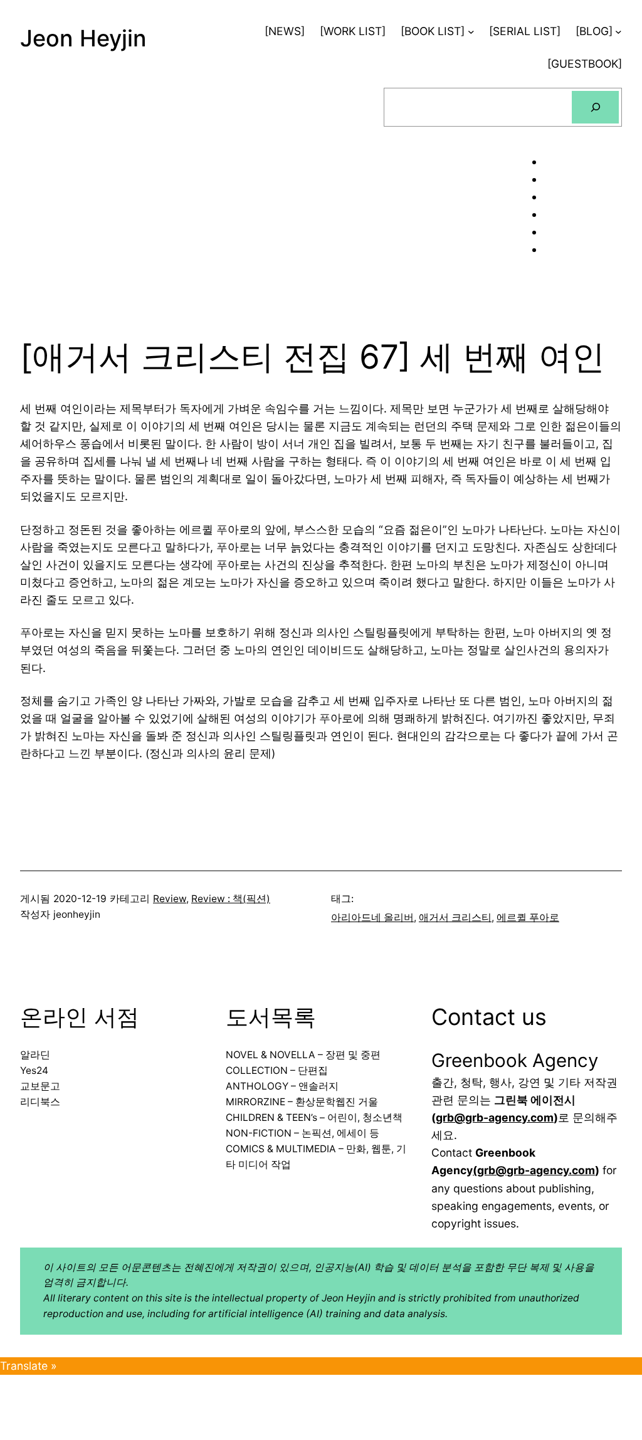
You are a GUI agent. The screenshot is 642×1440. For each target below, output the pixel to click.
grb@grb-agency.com (495, 1117)
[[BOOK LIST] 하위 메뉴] (471, 31)
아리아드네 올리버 (372, 917)
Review (169, 899)
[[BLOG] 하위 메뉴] (618, 31)
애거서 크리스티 (455, 917)
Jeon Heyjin (83, 38)
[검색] (595, 107)
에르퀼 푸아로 (528, 917)
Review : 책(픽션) (230, 899)
